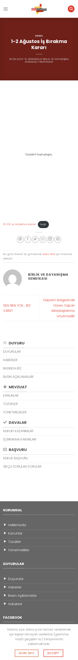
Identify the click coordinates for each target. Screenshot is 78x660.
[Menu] (5, 9)
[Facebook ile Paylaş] (27, 239)
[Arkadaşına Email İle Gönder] (42, 239)
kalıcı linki (49, 254)
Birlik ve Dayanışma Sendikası (47, 60)
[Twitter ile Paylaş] (35, 239)
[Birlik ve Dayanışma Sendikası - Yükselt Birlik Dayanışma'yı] (39, 9)
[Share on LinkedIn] (50, 239)
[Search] (71, 8)
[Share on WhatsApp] (20, 239)
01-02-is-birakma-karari (19, 224)
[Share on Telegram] (57, 239)
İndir (43, 224)
